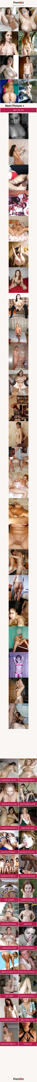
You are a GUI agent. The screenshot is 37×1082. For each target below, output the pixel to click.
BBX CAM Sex (18, 110)
